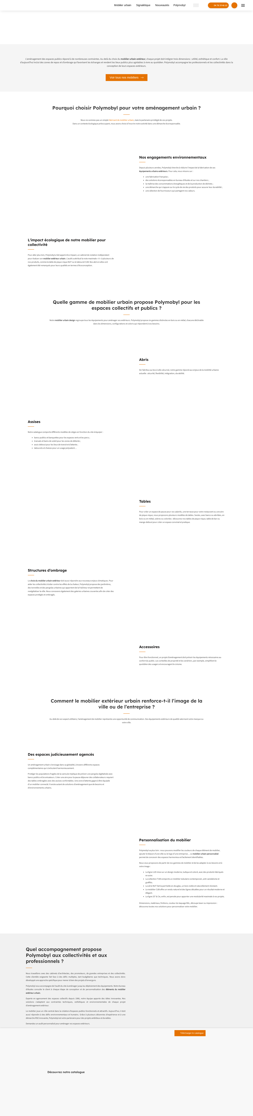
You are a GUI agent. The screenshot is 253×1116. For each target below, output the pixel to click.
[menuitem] (196, 5)
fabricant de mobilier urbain (121, 120)
